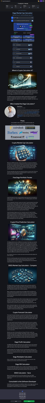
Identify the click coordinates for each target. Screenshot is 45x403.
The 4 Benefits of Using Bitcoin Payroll (33, 111)
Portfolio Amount (15, 42)
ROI (13, 60)
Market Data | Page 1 (22, 393)
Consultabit (9, 384)
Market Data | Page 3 (22, 396)
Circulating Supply (16, 55)
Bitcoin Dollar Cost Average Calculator (30, 112)
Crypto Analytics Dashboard (22, 10)
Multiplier (14, 64)
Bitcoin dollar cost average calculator (29, 384)
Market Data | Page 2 (22, 394)
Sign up (29, 401)
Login (16, 401)
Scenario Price (15, 47)
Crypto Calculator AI (6, 1)
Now (31, 25)
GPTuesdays (20, 116)
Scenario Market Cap (16, 51)
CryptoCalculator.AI (22, 397)
